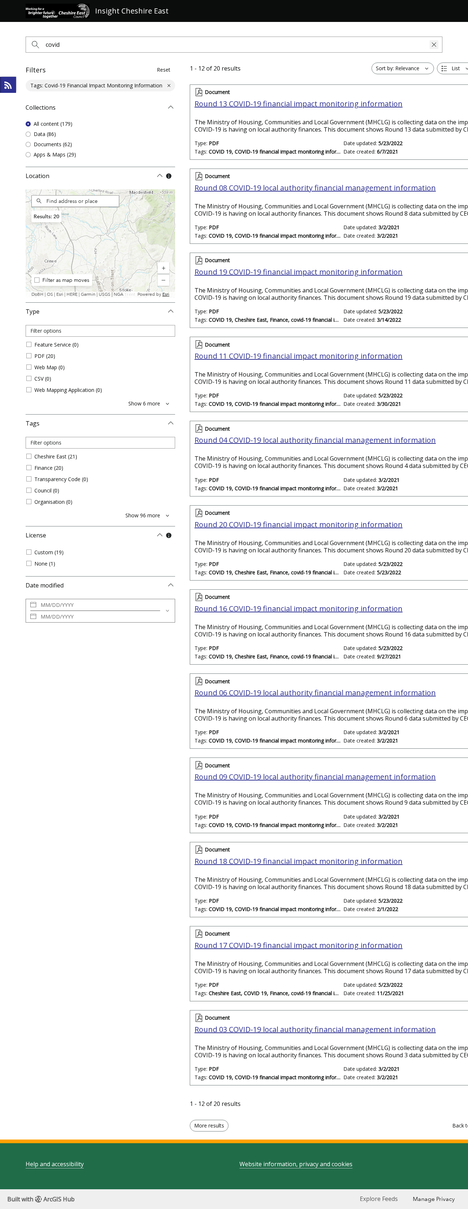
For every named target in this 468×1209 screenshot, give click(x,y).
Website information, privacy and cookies (295, 1164)
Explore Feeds (8, 85)
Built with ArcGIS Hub (41, 1199)
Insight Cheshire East (132, 11)
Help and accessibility (55, 1164)
